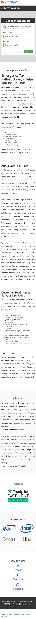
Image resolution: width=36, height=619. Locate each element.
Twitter (18, 569)
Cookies (15, 614)
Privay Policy (23, 614)
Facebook (18, 579)
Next (27, 51)
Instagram (18, 588)
